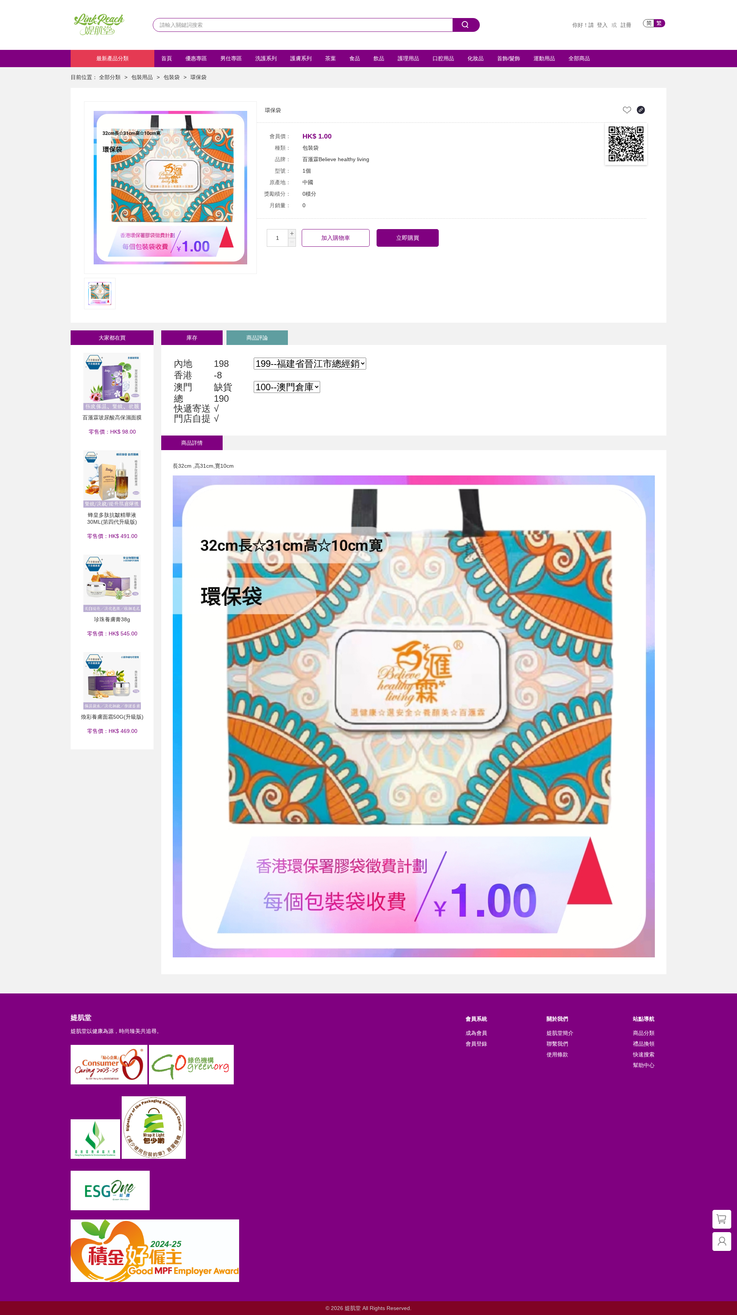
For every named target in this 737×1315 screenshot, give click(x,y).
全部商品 (579, 58)
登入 (602, 25)
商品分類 (643, 1033)
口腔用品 (443, 58)
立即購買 (407, 237)
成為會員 (476, 1033)
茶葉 (330, 58)
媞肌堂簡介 (560, 1033)
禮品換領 (643, 1044)
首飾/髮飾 (508, 58)
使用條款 (557, 1054)
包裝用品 (142, 77)
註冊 (626, 25)
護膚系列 (301, 58)
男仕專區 (231, 58)
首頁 (166, 58)
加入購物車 (335, 237)
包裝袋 (172, 77)
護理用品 (408, 58)
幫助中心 (643, 1065)
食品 (354, 58)
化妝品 (476, 58)
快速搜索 (643, 1054)
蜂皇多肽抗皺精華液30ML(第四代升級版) (112, 518)
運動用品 (544, 58)
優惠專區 (196, 58)
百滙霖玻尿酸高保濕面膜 (112, 417)
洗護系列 (266, 58)
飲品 (378, 58)
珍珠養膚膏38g (112, 619)
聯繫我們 (557, 1044)
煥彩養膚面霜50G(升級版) (112, 717)
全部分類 (110, 77)
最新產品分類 (112, 58)
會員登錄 (476, 1044)
